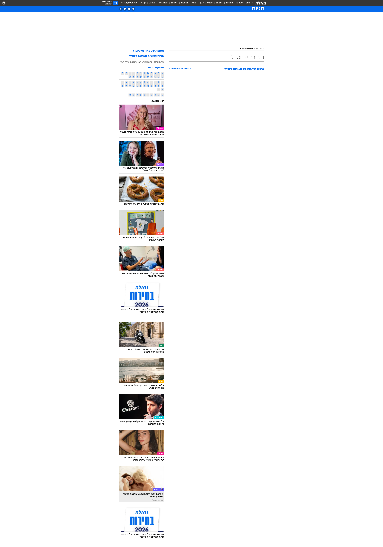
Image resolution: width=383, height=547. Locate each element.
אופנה (152, 3)
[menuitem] (248, 3)
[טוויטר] (125, 9)
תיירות (174, 3)
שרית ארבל (159, 62)
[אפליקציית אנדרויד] (133, 9)
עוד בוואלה (157, 101)
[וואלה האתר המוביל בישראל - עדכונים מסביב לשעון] (261, 2)
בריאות (184, 3)
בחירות (229, 3)
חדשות (249, 3)
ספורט (240, 3)
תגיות (261, 49)
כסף (202, 3)
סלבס (210, 3)
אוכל (194, 3)
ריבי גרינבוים (135, 62)
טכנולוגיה (163, 3)
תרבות (219, 3)
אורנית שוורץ (147, 62)
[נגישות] (4, 3)
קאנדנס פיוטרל (247, 49)
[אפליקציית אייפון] (129, 9)
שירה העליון (124, 62)
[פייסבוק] (121, 9)
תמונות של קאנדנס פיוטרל (148, 51)
